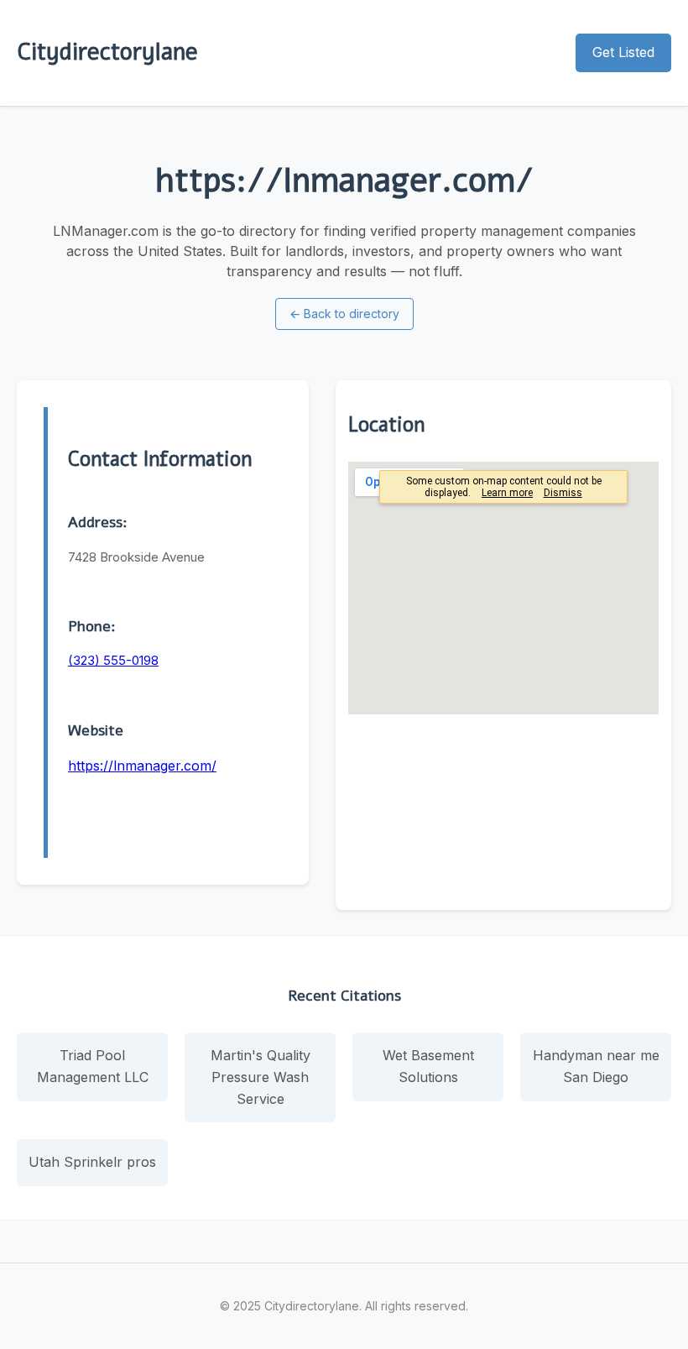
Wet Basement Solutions (428, 1066)
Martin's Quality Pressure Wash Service (260, 1076)
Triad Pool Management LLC (93, 1066)
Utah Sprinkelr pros (92, 1161)
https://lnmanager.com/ (142, 765)
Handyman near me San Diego (596, 1066)
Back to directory (344, 313)
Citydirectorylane (107, 52)
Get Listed (623, 52)
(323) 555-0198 (113, 660)
